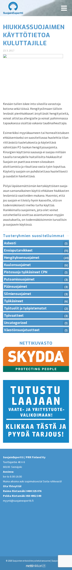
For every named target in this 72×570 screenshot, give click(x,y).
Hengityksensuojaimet (21, 258)
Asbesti (10, 243)
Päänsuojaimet (15, 286)
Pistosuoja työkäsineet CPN (25, 272)
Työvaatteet (14, 315)
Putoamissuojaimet (19, 279)
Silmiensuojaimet (17, 294)
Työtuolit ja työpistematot (25, 308)
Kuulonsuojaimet (17, 265)
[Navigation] (64, 8)
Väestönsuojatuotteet (22, 330)
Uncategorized (15, 323)
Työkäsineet (13, 301)
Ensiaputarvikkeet (18, 250)
